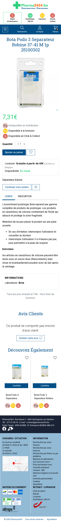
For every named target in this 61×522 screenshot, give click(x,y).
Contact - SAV (39, 470)
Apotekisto (52, 519)
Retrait (36, 494)
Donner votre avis (29, 338)
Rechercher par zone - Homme (42, 449)
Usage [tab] (9, 196)
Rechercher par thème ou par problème (45, 454)
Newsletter (37, 484)
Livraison (37, 497)
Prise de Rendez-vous (42, 465)
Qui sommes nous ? (41, 462)
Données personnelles (43, 479)
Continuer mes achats (17, 187)
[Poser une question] (36, 187)
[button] (55, 383)
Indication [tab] (24, 196)
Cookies (36, 481)
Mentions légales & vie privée (45, 473)
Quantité (7, 144)
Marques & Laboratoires (43, 459)
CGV (35, 476)
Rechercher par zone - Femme (42, 443)
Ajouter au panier (14, 152)
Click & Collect (39, 491)
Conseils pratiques (41, 467)
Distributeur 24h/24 (41, 499)
